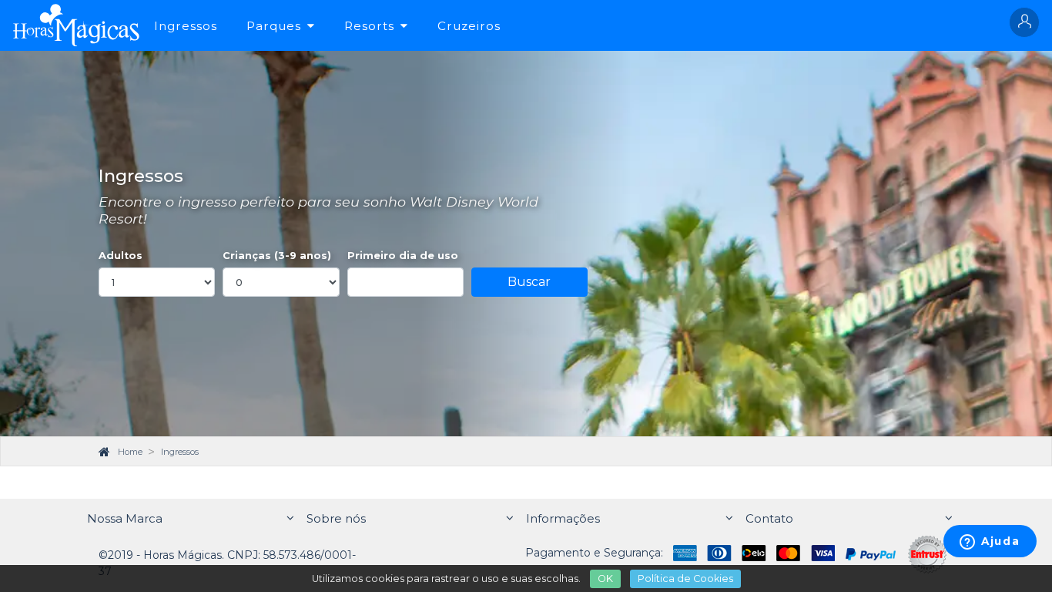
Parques (273, 25)
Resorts (369, 25)
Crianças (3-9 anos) (277, 255)
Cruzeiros (469, 25)
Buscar (529, 281)
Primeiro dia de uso (402, 255)
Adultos (120, 255)
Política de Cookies (685, 578)
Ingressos (185, 25)
